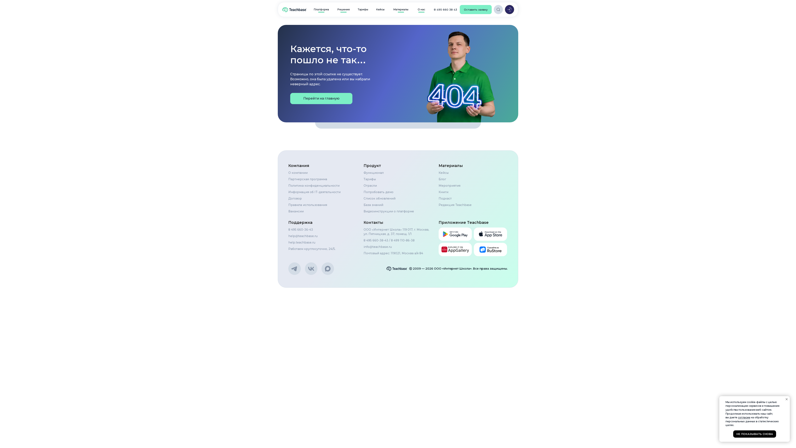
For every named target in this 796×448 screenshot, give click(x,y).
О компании (298, 173)
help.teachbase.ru (301, 242)
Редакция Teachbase (455, 205)
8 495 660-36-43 (300, 229)
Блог (442, 179)
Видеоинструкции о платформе (389, 211)
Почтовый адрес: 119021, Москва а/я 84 (393, 253)
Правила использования (307, 205)
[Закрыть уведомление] (787, 399)
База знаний (373, 205)
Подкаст (445, 198)
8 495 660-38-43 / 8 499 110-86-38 (389, 240)
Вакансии (296, 211)
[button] (476, 9)
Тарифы (370, 179)
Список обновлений (380, 198)
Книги (443, 192)
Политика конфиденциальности (314, 185)
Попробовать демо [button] (378, 192)
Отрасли (370, 185)
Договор (295, 198)
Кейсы (444, 173)
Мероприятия (449, 185)
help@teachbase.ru (303, 236)
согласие (744, 417)
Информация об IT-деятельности (314, 192)
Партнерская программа (307, 179)
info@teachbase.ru (378, 247)
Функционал (374, 173)
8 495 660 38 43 (445, 9)
